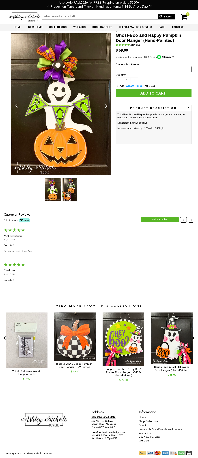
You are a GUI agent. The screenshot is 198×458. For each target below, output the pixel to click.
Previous (16, 105)
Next (106, 105)
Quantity (121, 75)
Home (17, 27)
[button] (123, 44)
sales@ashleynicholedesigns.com (108, 432)
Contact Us (145, 433)
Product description (153, 108)
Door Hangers (102, 27)
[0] (181, 16)
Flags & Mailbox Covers (135, 27)
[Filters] (183, 219)
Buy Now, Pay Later (149, 437)
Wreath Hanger (134, 86)
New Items (35, 27)
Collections (58, 27)
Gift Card (144, 440)
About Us (178, 27)
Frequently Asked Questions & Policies (160, 429)
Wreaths (79, 27)
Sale (162, 27)
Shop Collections (148, 421)
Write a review (160, 219)
